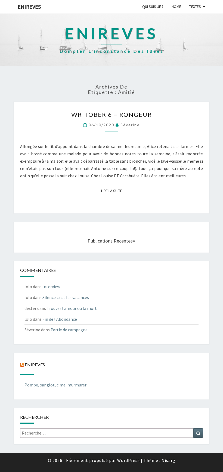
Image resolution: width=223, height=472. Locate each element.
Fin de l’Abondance (59, 319)
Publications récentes (110, 241)
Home (176, 6)
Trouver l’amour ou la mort (72, 308)
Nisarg (168, 460)
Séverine (130, 124)
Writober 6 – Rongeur (111, 114)
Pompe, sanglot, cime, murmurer (55, 385)
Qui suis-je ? (152, 6)
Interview (51, 286)
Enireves (29, 6)
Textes (195, 6)
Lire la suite (113, 190)
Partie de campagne (69, 329)
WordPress (128, 460)
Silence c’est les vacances (65, 297)
